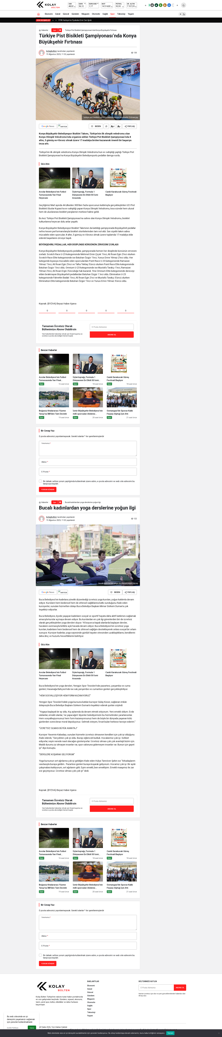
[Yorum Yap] (106, 126)
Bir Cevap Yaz (47, 430)
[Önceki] (146, 5)
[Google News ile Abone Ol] (48, 126)
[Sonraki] (177, 5)
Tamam (170, 1033)
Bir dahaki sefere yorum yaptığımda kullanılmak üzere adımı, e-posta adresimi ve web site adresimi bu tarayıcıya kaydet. (89, 482)
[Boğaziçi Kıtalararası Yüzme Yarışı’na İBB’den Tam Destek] (54, 403)
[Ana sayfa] (38, 13)
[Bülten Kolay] (49, 5)
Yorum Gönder (47, 489)
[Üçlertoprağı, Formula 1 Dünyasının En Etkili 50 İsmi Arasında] (88, 184)
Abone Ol (112, 335)
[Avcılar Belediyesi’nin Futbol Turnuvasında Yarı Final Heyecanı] (54, 184)
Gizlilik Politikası (12, 1028)
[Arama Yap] (183, 5)
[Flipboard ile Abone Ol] (63, 126)
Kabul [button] (32, 1028)
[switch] (182, 13)
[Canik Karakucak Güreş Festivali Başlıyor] (121, 184)
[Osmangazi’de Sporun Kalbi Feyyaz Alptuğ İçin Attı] (122, 403)
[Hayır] (219, 1033)
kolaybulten (51, 51)
